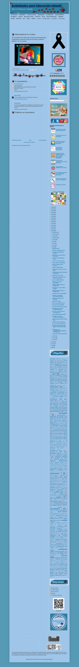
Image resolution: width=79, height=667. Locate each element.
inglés (58, 491)
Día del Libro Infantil (57, 432)
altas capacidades (61, 361)
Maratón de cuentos (54, 510)
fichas (56, 476)
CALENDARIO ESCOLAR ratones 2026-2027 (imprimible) (61, 173)
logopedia (65, 504)
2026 (52, 207)
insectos (65, 491)
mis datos (39, 18)
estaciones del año (59, 467)
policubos (55, 542)
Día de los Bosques (57, 428)
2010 (52, 345)
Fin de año (60, 477)
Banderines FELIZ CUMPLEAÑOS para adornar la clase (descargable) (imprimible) (60, 155)
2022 (52, 214)
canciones (60, 382)
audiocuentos (64, 372)
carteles (52, 385)
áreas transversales (58, 367)
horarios (57, 488)
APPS (24, 18)
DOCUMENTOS (14, 16)
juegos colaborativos (55, 498)
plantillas (58, 539)
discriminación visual (56, 450)
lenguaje (56, 502)
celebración (54, 387)
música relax (56, 520)
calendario (52, 379)
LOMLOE (55, 505)
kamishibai (55, 500)
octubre (54, 236)
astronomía (52, 371)
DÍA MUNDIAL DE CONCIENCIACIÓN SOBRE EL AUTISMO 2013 (59, 330)
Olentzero (62, 527)
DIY (61, 452)
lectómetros (63, 501)
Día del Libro (64, 430)
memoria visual (56, 513)
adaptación (52, 360)
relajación (58, 558)
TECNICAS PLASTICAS (31, 14)
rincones (65, 558)
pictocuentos (62, 538)
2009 (52, 347)
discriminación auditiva (56, 449)
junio (53, 243)
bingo (61, 376)
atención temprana (54, 372)
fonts (63, 479)
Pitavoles (53, 593)
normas (59, 524)
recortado (53, 555)
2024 (52, 210)
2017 (52, 223)
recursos (64, 556)
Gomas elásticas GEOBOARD (58, 262)
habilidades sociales (61, 485)
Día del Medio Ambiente (62, 433)
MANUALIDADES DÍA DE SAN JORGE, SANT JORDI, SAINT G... (59, 326)
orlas (54, 531)
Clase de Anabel (54, 591)
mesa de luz (64, 513)
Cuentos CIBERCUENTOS (58, 279)
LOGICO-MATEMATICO (59, 14)
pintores (52, 539)
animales (52, 362)
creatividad (64, 404)
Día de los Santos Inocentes (61, 429)
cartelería (62, 383)
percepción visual (54, 538)
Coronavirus (62, 403)
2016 (52, 225)
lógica (59, 504)
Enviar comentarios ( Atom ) (24, 145)
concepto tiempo (61, 393)
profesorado (63, 549)
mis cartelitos (54, 18)
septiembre (55, 237)
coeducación (62, 388)
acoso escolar (62, 358)
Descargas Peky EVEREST (58, 304)
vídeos (61, 573)
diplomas (62, 447)
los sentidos (62, 505)
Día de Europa (59, 421)
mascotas (52, 511)
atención (60, 371)
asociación (61, 369)
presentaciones (60, 543)
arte (66, 367)
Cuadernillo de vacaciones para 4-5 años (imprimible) (61, 161)
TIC (60, 569)
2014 (52, 228)
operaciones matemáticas (56, 528)
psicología (61, 552)
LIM (50, 504)
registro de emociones (60, 557)
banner (65, 375)
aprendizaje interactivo (61, 365)
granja (61, 484)
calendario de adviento (55, 380)
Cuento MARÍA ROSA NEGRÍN (58, 314)
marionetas (62, 510)
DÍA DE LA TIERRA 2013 (57, 267)
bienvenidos (55, 376)
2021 (52, 216)
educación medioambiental (58, 460)
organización (53, 530)
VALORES (13, 18)
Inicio (30, 140)
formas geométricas (54, 480)
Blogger (51, 659)
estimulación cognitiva (56, 468)
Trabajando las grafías (61, 184)
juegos (59, 497)
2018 (52, 221)
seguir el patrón (53, 564)
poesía (65, 541)
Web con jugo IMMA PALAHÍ (58, 303)
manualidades (55, 509)
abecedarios (53, 358)
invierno (61, 494)
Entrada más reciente (16, 140)
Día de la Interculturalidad (62, 424)
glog (51, 481)
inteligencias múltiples (58, 492)
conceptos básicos (54, 395)
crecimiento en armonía (59, 406)
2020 (52, 218)
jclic (51, 495)
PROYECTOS (37, 16)
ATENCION (20, 16)
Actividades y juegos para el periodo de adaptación (60, 142)
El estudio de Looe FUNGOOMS (59, 293)
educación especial (59, 459)
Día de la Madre (54, 425)
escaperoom (63, 464)
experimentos (55, 473)
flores (58, 479)
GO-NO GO (57, 481)
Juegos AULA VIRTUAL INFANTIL (59, 333)
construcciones (61, 400)
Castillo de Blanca (55, 589)
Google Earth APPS (56, 301)
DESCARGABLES (14, 14)
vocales (52, 575)
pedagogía (53, 535)
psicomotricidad (53, 554)
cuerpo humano (55, 408)
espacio (60, 466)
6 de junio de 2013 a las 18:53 (20, 109)
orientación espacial (62, 530)
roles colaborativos (62, 560)
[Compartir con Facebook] (34, 70)
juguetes (65, 498)
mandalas (60, 507)
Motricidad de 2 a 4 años (57, 275)
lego (51, 502)
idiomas (51, 491)
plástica (65, 539)
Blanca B (16, 95)
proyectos (52, 552)
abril (53, 246)
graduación (64, 481)
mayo (53, 245)
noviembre (54, 234)
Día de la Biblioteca (60, 423)
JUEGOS (28, 18)
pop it (59, 542)
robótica (54, 560)
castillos (58, 385)
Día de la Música (55, 427)
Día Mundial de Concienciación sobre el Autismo (58, 443)
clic (51, 388)
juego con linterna (57, 495)
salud (56, 561)
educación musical (59, 462)
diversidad (52, 452)
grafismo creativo (62, 483)
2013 (52, 230)
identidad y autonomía (57, 490)
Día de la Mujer (64, 425)
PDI (62, 534)
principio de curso (62, 546)
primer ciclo (59, 544)
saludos (62, 561)
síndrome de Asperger (62, 565)
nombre (52, 524)
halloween (53, 487)
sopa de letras (55, 566)
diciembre (54, 232)
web (57, 575)
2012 (52, 341)
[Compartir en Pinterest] (35, 70)
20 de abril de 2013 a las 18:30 (20, 91)
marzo (53, 336)
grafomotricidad (53, 484)
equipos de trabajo (55, 464)
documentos (53, 453)
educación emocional (61, 456)
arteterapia (55, 368)
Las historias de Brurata (56, 595)
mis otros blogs (61, 18)
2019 (52, 219)
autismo (63, 374)
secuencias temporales (60, 562)
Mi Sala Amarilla (54, 588)
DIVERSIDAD (60, 16)
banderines (58, 375)
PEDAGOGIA (18, 18)
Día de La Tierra (63, 427)
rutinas (51, 561)
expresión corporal (54, 475)
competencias (62, 391)
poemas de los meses (57, 541)
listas (54, 504)
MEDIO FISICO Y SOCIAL (29, 16)
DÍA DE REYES (55, 430)
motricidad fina (54, 518)
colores (54, 391)
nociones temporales (61, 523)
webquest (64, 575)
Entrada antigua (42, 140)
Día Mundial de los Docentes (61, 444)
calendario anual (61, 379)
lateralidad (62, 500)
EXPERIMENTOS (22, 14)
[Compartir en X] (32, 70)
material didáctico (62, 511)
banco (51, 375)
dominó (62, 453)
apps (56, 364)
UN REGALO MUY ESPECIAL (58, 322)
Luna (51, 507)
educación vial (64, 463)
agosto (54, 239)
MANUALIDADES (41, 14)
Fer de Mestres (17, 83)
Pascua (52, 534)
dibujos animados (61, 446)
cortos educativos (54, 404)
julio (53, 241)
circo (64, 387)
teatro (59, 568)
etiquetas (52, 470)
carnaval (52, 383)
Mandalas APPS (55, 248)
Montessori (59, 515)
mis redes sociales (46, 18)
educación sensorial (54, 463)
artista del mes (62, 368)
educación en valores (61, 457)
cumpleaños (64, 408)
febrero (54, 337)
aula (54, 374)
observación (53, 527)
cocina (56, 388)
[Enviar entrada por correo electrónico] (22, 68)
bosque (64, 378)
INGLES (43, 16)
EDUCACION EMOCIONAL (52, 16)
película (62, 537)
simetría (54, 565)
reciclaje (62, 554)
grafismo (55, 483)
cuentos (52, 407)
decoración (55, 410)
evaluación (61, 470)
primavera (52, 544)
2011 (52, 343)
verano (52, 573)
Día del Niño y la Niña (57, 434)
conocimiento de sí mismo (57, 397)
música (65, 518)
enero (53, 339)
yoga (51, 576)
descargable (63, 413)
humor (63, 488)
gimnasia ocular (63, 480)
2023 (52, 212)
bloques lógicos (57, 378)
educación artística (62, 455)
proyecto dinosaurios (60, 551)
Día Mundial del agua (56, 445)
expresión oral (64, 475)
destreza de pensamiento (55, 417)
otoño (60, 531)
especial (65, 466)
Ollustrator (37, 659)
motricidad (61, 517)
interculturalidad (53, 494)
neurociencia (58, 522)
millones (62, 514)
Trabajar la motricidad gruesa (58, 250)
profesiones (52, 549)
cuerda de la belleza (62, 407)
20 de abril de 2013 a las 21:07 (20, 99)
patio (58, 534)
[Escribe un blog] (31, 70)
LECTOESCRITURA (49, 14)
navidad (64, 520)
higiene (60, 487)
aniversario (60, 362)
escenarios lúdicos (53, 466)
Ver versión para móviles (29, 142)
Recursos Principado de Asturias (59, 306)
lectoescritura (54, 501)
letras (63, 502)
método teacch (55, 514)
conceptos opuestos (63, 395)
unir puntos (61, 572)
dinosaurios (53, 447)
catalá (64, 385)
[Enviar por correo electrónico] (30, 70)
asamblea (52, 369)
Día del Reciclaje (59, 436)
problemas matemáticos (60, 547)
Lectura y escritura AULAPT (58, 260)
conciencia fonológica (58, 396)
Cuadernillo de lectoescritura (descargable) (59, 148)
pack (66, 531)
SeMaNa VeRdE (63, 564)
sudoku (61, 566)
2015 (52, 227)
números (60, 526)
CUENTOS (33, 18)
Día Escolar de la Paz (59, 438)
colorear (52, 389)
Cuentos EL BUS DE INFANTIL (59, 323)
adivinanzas (59, 360)
